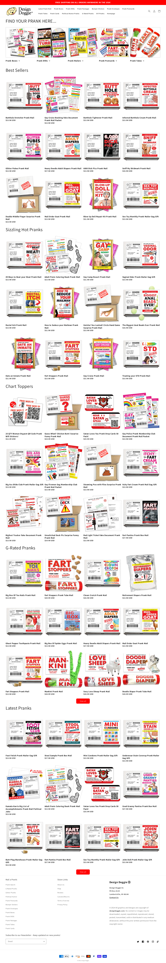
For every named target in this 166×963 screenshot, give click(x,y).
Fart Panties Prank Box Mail (135, 535)
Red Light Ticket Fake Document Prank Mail (101, 536)
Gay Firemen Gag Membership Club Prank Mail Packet (61, 485)
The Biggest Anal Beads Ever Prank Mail (141, 325)
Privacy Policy (62, 905)
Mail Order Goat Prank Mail (57, 216)
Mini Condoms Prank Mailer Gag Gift (100, 755)
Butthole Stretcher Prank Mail (20, 117)
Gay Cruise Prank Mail (93, 376)
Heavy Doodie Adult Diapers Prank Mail (63, 168)
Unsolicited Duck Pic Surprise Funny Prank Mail (62, 536)
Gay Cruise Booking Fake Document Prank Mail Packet (61, 119)
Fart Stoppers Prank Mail (56, 376)
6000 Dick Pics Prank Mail (95, 168)
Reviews (60, 893)
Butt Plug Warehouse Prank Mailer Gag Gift (24, 861)
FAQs (59, 889)
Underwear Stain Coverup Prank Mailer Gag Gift (140, 756)
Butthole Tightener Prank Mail (97, 117)
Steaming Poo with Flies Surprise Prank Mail (102, 485)
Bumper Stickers (12, 905)
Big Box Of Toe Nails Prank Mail (20, 595)
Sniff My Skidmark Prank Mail (136, 168)
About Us (60, 885)
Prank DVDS (10, 916)
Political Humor (11, 897)
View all (83, 701)
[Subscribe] (43, 941)
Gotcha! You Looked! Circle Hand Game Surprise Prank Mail (101, 326)
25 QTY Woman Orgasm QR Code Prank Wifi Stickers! (24, 435)
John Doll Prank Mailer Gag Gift (137, 859)
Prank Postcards (107, 60)
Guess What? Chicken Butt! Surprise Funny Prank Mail (61, 435)
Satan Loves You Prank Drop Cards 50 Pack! (100, 435)
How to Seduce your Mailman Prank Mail (61, 326)
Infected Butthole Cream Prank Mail (139, 117)
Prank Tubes (136, 60)
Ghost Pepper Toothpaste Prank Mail (23, 643)
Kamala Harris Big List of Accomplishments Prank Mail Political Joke (23, 809)
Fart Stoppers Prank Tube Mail (59, 595)
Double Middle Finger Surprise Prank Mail (23, 217)
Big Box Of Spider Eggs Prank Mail (61, 643)
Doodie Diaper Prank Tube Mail (136, 691)
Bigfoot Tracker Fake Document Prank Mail (24, 536)
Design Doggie (85, 960)
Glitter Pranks (11, 893)
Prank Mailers (74, 60)
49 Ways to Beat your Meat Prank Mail (23, 277)
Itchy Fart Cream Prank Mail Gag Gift (139, 484)
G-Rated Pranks (11, 889)
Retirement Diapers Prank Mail (136, 595)
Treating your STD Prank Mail (136, 376)
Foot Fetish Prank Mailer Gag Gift (21, 755)
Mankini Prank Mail (54, 691)
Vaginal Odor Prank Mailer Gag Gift (138, 277)
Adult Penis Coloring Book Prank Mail (62, 277)
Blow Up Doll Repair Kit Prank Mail (99, 216)
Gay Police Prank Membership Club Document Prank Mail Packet (138, 435)
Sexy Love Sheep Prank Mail (96, 691)
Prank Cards (10, 928)
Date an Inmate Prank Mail (18, 376)
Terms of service (63, 901)
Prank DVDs (42, 60)
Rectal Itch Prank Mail (16, 325)
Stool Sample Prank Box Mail (58, 755)
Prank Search (10, 885)
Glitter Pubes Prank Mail (17, 168)
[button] (149, 11)
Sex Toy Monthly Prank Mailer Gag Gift (140, 216)
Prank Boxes (12, 60)
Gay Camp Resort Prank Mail (96, 277)
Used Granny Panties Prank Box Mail (139, 806)
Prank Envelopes (12, 909)
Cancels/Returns (63, 897)
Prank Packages (11, 921)
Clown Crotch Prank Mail (95, 595)
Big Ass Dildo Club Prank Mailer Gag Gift (24, 484)
